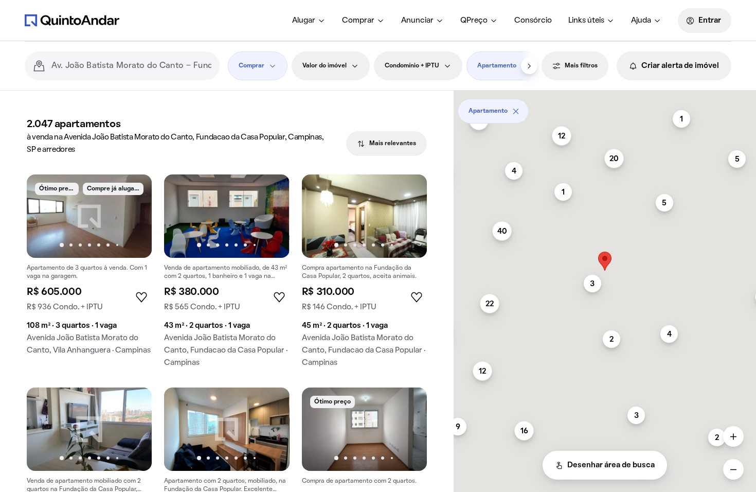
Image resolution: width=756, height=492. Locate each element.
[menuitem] (309, 20)
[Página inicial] (72, 20)
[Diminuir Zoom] (733, 469)
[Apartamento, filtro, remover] (515, 111)
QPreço (474, 20)
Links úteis (586, 20)
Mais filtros (581, 65)
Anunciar (417, 20)
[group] (89, 268)
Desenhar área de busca (611, 465)
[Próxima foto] (133, 216)
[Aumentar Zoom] (733, 436)
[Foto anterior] (45, 216)
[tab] (386, 143)
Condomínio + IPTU (412, 65)
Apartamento (496, 65)
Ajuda (641, 20)
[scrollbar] (605, 107)
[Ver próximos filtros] (529, 66)
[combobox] (131, 66)
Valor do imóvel (324, 65)
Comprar (358, 20)
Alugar (303, 20)
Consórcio (533, 20)
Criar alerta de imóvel (680, 65)
